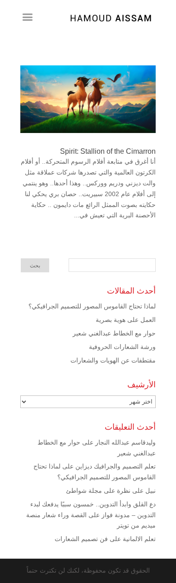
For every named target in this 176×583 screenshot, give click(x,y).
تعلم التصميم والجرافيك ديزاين (115, 466)
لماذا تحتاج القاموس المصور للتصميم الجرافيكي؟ (92, 306)
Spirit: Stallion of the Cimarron (108, 151)
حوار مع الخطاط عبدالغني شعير (114, 333)
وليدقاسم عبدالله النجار (125, 442)
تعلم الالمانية (139, 538)
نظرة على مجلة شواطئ (98, 490)
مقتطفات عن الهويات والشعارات (113, 360)
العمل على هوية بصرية (126, 319)
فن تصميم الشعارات (81, 538)
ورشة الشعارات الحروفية (122, 346)
